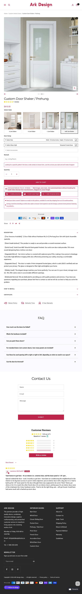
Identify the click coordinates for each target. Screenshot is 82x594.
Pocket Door (34, 523)
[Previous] (5, 94)
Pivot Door (33, 531)
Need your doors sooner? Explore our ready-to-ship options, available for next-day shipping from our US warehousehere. (39, 200)
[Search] (9, 5)
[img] (10, 468)
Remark (6, 155)
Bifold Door (34, 515)
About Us (59, 512)
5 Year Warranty (47, 303)
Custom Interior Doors (15, 13)
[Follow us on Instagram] (12, 569)
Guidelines (59, 538)
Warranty (59, 535)
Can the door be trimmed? (15, 362)
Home (5, 13)
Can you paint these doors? (15, 341)
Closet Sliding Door (36, 519)
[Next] (77, 94)
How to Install (9, 289)
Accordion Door (35, 538)
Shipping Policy (61, 523)
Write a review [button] (41, 455)
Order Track (60, 519)
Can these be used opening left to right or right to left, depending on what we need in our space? (38, 355)
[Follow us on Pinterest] (17, 569)
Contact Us (60, 515)
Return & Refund (61, 527)
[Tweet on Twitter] (16, 223)
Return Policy (12, 303)
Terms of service (55, 577)
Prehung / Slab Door (36, 527)
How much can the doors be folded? (18, 327)
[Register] (33, 561)
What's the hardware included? (16, 334)
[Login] (73, 5)
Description (8, 232)
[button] (9, 102)
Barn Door (33, 512)
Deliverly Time (30, 303)
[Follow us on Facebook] (7, 569)
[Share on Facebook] (10, 223)
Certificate (8, 294)
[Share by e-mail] (19, 223)
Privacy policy (43, 577)
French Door (34, 535)
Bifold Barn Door (35, 542)
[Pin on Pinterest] (12, 223)
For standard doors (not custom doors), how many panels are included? (29, 348)
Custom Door (34, 546)
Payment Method (61, 531)
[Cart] (77, 5)
